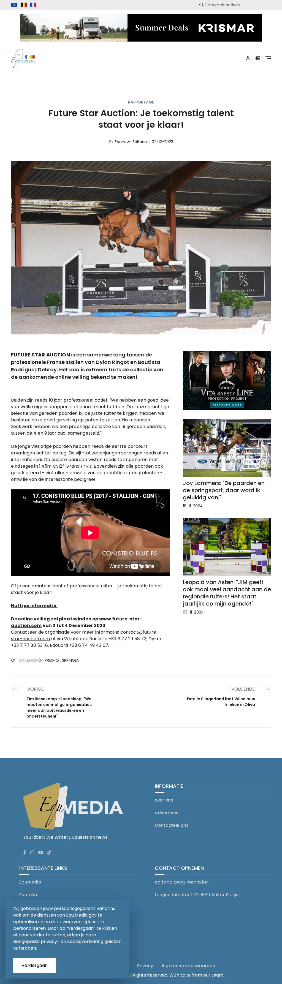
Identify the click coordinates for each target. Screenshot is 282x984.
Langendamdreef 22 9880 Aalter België (197, 895)
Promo (52, 660)
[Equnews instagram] (32, 852)
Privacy (145, 966)
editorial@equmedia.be (181, 882)
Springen (70, 660)
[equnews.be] (24, 5)
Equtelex (28, 895)
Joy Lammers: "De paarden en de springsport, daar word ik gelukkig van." (224, 490)
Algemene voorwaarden (188, 966)
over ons (164, 800)
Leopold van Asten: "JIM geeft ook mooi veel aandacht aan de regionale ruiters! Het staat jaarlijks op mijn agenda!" (227, 592)
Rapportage (141, 102)
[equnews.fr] (33, 5)
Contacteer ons (172, 825)
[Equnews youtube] (40, 852)
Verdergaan (34, 965)
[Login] (248, 58)
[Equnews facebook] (24, 852)
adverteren (167, 813)
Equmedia (30, 882)
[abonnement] (258, 58)
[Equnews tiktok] (49, 852)
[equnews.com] (14, 5)
